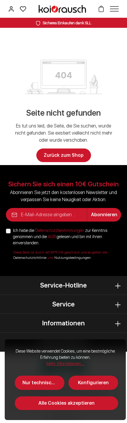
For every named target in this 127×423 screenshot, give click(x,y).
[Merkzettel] (23, 9)
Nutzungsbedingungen (72, 258)
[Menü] (113, 9)
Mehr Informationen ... (65, 363)
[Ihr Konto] (11, 9)
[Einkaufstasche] (101, 8)
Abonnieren (104, 214)
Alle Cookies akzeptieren (66, 403)
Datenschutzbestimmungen (59, 230)
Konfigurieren (93, 382)
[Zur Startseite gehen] (62, 9)
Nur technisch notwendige (43, 382)
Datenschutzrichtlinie (29, 258)
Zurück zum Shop (64, 155)
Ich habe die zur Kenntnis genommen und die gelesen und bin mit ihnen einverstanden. (60, 236)
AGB (52, 236)
